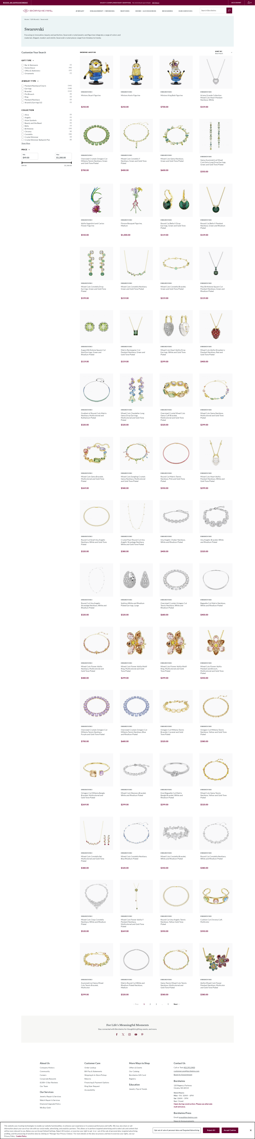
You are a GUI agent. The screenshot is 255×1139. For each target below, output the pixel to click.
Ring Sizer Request (92, 1086)
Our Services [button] (185, 11)
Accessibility (89, 1090)
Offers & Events (135, 1067)
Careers (43, 1075)
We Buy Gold (45, 1107)
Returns (87, 1079)
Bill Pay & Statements (93, 1071)
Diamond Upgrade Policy (50, 1104)
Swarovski (44, 19)
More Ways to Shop (139, 1063)
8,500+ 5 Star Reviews (49, 1082)
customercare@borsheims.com (186, 1071)
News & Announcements (184, 1121)
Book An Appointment (15, 3)
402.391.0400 (189, 1067)
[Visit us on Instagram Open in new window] (129, 1034)
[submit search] (229, 10)
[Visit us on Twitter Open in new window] (123, 1034)
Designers (167, 11)
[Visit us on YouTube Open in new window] (136, 1034)
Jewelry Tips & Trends (138, 1089)
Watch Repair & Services (50, 1100)
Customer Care (92, 1063)
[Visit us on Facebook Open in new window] (117, 1034)
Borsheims (179, 1080)
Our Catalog (134, 1071)
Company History (47, 1067)
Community (45, 1071)
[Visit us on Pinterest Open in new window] (142, 1034)
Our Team (44, 1086)
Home (26, 19)
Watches (125, 11)
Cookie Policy (21, 1136)
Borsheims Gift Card (137, 1075)
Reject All (211, 1130)
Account (236, 3)
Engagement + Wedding (102, 11)
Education (134, 1084)
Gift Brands (35, 19)
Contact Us (179, 1063)
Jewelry (80, 11)
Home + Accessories (145, 11)
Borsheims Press (182, 1113)
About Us (45, 1063)
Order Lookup (90, 1067)
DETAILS (155, 3)
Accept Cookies (230, 1130)
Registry (132, 1079)
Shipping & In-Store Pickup (95, 1075)
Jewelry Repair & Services (50, 1096)
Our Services (47, 1092)
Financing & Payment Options (96, 1082)
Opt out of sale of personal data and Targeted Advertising (176, 1130)
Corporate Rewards (48, 1079)
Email (185, 1117)
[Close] (251, 1130)
